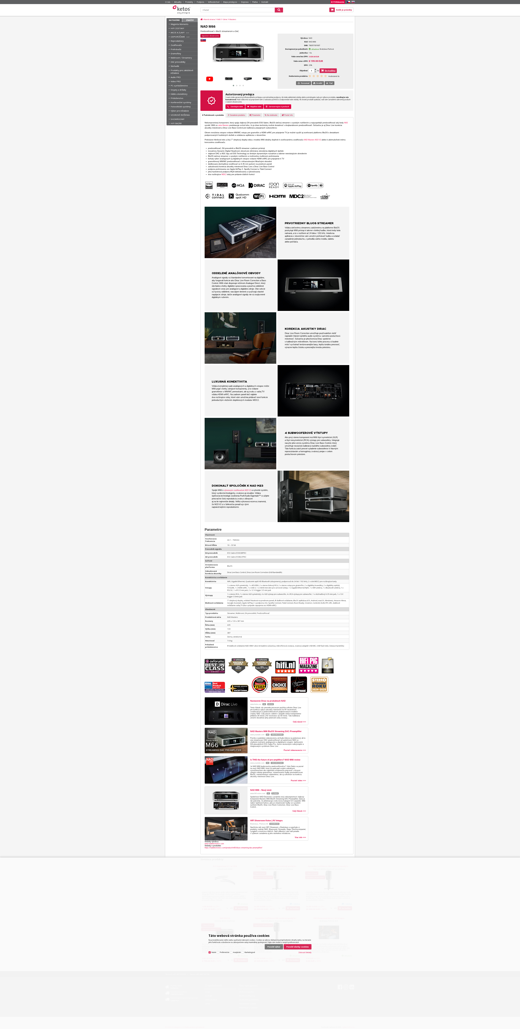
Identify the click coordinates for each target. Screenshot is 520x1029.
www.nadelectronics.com (214, 844)
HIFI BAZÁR (176, 123)
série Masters (223, 125)
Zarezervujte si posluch (279, 106)
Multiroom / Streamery (181, 57)
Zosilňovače (176, 45)
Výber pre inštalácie (180, 110)
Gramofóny (176, 53)
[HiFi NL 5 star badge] (286, 673)
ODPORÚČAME (178, 36)
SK (353, 2)
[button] (233, 85)
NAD (346, 123)
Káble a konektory (179, 94)
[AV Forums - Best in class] (216, 673)
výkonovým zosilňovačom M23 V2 (237, 490)
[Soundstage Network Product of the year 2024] (261, 692)
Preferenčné (224, 952)
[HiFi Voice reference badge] (329, 673)
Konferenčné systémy (181, 102)
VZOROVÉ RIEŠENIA (180, 115)
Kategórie (174, 20)
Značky (190, 20)
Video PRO (176, 81)
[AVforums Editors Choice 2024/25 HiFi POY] (263, 673)
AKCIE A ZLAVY (178, 32)
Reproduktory (177, 41)
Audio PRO (176, 77)
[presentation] (213, 115)
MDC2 (224, 174)
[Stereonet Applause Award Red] (300, 692)
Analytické (237, 952)
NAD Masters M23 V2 (312, 140)
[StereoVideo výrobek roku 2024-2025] (320, 692)
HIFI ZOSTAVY (177, 28)
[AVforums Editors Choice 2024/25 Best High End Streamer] (239, 673)
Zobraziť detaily (304, 952)
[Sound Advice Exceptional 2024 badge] (239, 692)
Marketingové (250, 952)
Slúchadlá (175, 66)
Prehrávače (176, 49)
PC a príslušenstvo (179, 85)
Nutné (214, 952)
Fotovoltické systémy (181, 106)
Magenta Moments (179, 24)
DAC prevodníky (178, 62)
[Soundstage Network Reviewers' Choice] (280, 692)
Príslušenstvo (177, 98)
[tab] (213, 115)
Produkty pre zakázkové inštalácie (182, 71)
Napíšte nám (255, 106)
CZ (348, 2)
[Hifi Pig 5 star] (310, 673)
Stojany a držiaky (178, 89)
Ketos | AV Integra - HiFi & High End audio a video (182, 9)
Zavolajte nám (236, 106)
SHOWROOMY (177, 119)
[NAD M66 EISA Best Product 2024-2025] (216, 692)
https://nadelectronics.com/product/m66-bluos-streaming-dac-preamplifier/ (233, 848)
